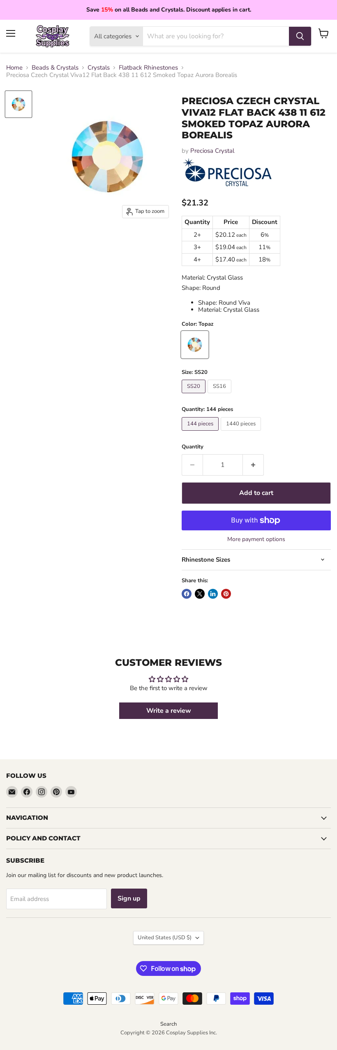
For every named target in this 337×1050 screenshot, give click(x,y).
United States (165, 937)
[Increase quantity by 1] (253, 465)
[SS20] (195, 395)
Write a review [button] (168, 710)
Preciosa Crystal (212, 151)
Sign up (129, 898)
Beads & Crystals (55, 67)
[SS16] (220, 395)
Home (14, 67)
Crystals (99, 67)
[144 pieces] (201, 433)
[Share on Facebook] (187, 594)
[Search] (300, 36)
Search (168, 1024)
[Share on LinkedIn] (213, 594)
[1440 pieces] (242, 433)
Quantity (192, 447)
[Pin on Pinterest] (226, 594)
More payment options (256, 539)
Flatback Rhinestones (148, 67)
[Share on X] (200, 594)
